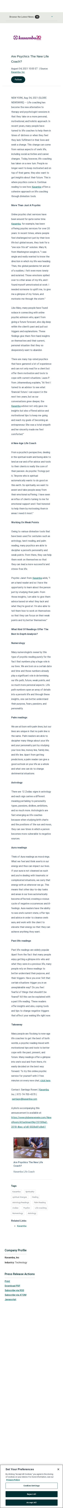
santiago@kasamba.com (24, 1099)
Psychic (26, 1208)
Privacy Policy (13, 1480)
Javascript (10, 1299)
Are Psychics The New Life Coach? (28, 1164)
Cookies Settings (31, 1486)
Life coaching (41, 1208)
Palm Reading (40, 1202)
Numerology (17, 1213)
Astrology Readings (20, 1202)
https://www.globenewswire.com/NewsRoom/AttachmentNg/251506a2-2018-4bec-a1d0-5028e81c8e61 (31, 1122)
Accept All (31, 1502)
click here (45, 1080)
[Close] (58, 1469)
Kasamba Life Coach (24, 1171)
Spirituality (29, 1192)
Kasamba (16, 406)
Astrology (32, 1213)
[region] (31, 1486)
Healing (35, 1197)
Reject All (31, 1494)
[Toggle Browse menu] (52, 16)
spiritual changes (19, 1197)
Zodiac (15, 1208)
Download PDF (12, 1285)
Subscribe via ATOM (15, 1295)
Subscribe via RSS (14, 1290)
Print (7, 1281)
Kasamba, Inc (18, 72)
